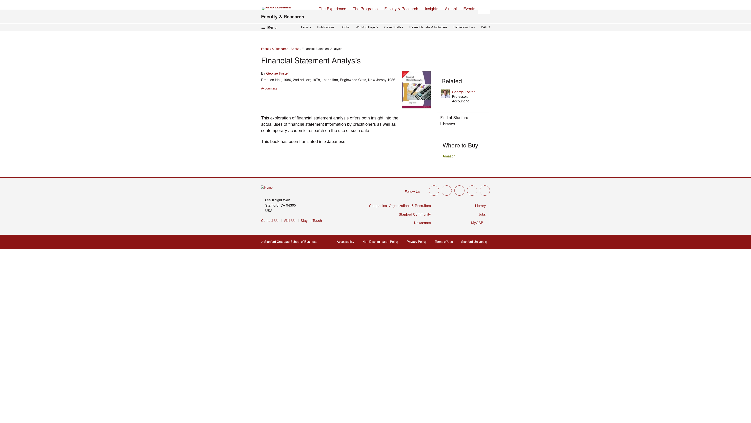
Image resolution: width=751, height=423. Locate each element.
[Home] (267, 187)
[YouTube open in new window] (472, 190)
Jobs (482, 214)
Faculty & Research (282, 16)
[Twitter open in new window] (434, 190)
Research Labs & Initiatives (428, 27)
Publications (325, 27)
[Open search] (484, 8)
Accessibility (347, 241)
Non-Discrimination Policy (381, 241)
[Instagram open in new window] (459, 190)
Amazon (449, 155)
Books (345, 27)
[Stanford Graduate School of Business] (277, 8)
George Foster (277, 73)
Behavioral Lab (464, 27)
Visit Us (290, 220)
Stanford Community (415, 214)
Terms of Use (445, 241)
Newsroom (422, 222)
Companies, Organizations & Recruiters (400, 205)
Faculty (306, 27)
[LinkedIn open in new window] (485, 190)
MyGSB (478, 222)
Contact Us (269, 220)
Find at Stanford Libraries (454, 121)
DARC (485, 27)
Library (480, 205)
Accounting (269, 88)
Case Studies (393, 27)
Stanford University (475, 241)
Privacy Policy (418, 241)
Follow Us (412, 191)
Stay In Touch (311, 220)
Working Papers (367, 27)
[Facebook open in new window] (447, 190)
